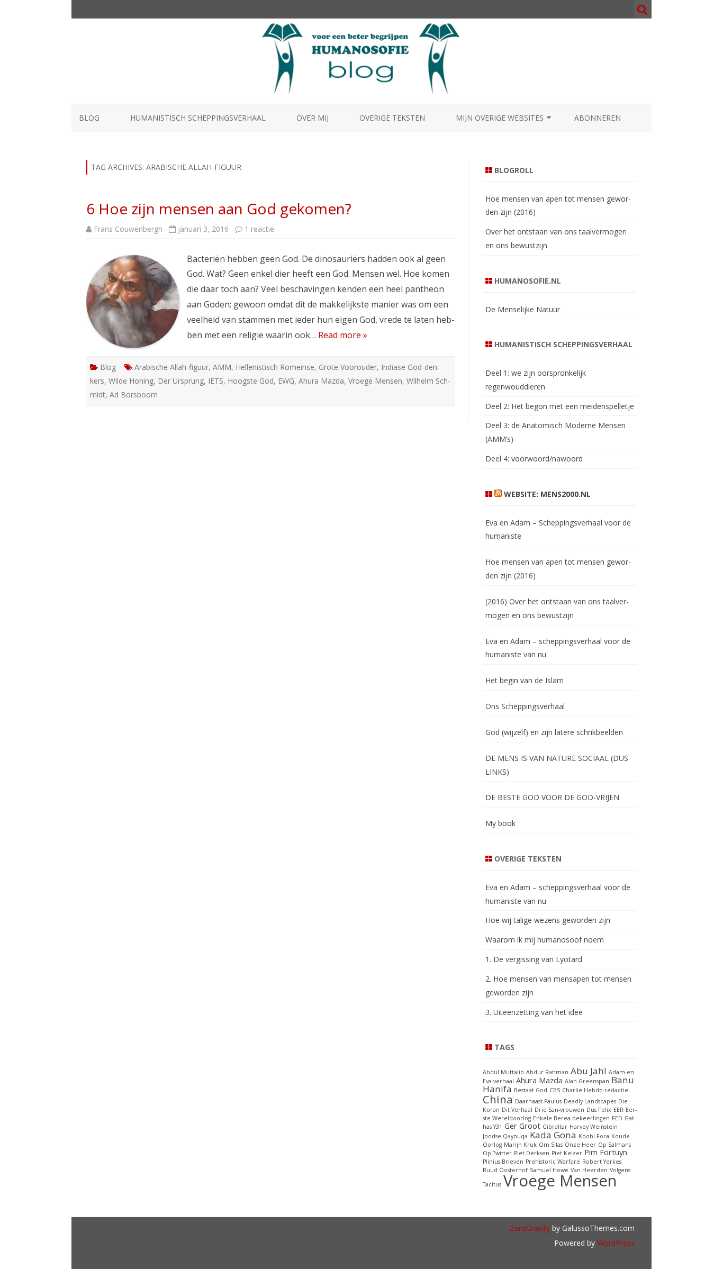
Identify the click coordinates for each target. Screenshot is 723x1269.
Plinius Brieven (503, 1161)
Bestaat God (530, 1090)
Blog (89, 118)
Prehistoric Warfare (553, 1161)
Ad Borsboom (134, 394)
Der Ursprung (181, 381)
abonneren (597, 118)
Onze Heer (580, 1144)
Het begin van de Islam (524, 680)
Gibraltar (555, 1126)
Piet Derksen (531, 1153)
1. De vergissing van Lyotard (533, 959)
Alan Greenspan (587, 1081)
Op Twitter (497, 1153)
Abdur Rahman (547, 1072)
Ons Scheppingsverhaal (525, 706)
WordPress (615, 1243)
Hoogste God (251, 381)
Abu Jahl (589, 1071)
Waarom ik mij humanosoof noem (544, 940)
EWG (286, 381)
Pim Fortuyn (605, 1152)
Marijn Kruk (520, 1144)
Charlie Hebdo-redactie (595, 1090)
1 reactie (259, 229)
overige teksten (392, 118)
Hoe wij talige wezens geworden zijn (547, 920)
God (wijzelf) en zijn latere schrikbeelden (554, 732)
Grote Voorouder (348, 367)
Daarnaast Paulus (538, 1101)
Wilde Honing (131, 381)
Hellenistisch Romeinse (275, 367)
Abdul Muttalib (503, 1072)
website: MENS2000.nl (547, 494)
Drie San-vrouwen (559, 1109)
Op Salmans (614, 1144)
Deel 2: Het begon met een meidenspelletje (559, 406)
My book (500, 823)
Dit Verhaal (517, 1109)
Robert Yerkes (601, 1161)
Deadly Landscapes (590, 1101)
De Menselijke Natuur (522, 309)
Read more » (342, 335)
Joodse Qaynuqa (505, 1136)
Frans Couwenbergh (128, 229)
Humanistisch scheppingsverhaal (198, 118)
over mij (312, 118)
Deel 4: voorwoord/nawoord (534, 459)
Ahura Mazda (321, 381)
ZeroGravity (530, 1228)
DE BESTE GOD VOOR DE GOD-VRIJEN (552, 797)
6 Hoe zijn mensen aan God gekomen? (218, 208)
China (498, 1099)
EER (618, 1109)
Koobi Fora (594, 1136)
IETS (215, 381)
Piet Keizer (567, 1153)
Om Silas (551, 1144)
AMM (222, 367)
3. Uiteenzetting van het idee (534, 1012)
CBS (554, 1090)
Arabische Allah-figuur (171, 367)
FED (617, 1118)
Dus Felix (598, 1109)
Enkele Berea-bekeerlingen (571, 1118)
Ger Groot (522, 1126)
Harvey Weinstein (594, 1126)
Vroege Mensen (375, 381)
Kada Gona (553, 1135)
